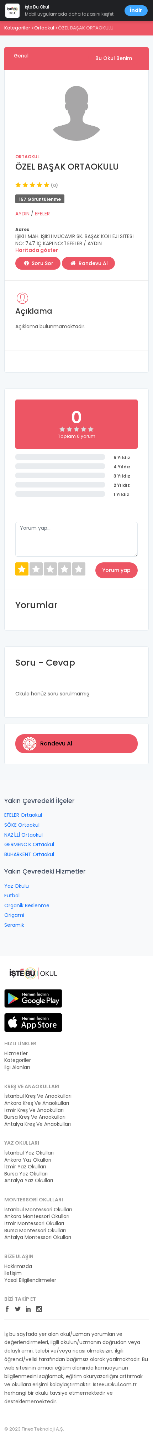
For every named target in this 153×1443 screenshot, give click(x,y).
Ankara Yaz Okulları (27, 1160)
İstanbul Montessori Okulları (38, 1209)
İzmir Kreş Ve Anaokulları (34, 1110)
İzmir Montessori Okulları (34, 1223)
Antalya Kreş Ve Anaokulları (37, 1124)
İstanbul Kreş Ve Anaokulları (38, 1096)
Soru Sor (41, 263)
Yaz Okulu (16, 886)
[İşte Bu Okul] (33, 972)
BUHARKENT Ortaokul (29, 854)
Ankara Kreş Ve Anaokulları (36, 1103)
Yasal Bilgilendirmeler (30, 1280)
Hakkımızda (18, 1266)
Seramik (14, 925)
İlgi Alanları (17, 1067)
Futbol (12, 895)
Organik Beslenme (26, 905)
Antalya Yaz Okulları (28, 1180)
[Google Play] (33, 998)
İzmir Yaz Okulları (25, 1166)
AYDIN (23, 213)
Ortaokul (44, 27)
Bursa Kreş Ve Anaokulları (34, 1117)
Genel (21, 55)
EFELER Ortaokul (23, 815)
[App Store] (33, 1022)
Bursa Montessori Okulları (35, 1230)
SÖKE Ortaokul (21, 824)
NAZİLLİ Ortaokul (23, 834)
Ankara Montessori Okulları (36, 1216)
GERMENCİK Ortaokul (29, 844)
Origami (14, 915)
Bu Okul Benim (113, 58)
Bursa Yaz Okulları (26, 1174)
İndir (136, 10)
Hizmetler (16, 1053)
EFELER (42, 213)
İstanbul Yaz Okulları (29, 1153)
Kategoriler (17, 27)
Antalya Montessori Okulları (37, 1237)
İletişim (13, 1273)
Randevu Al (92, 263)
